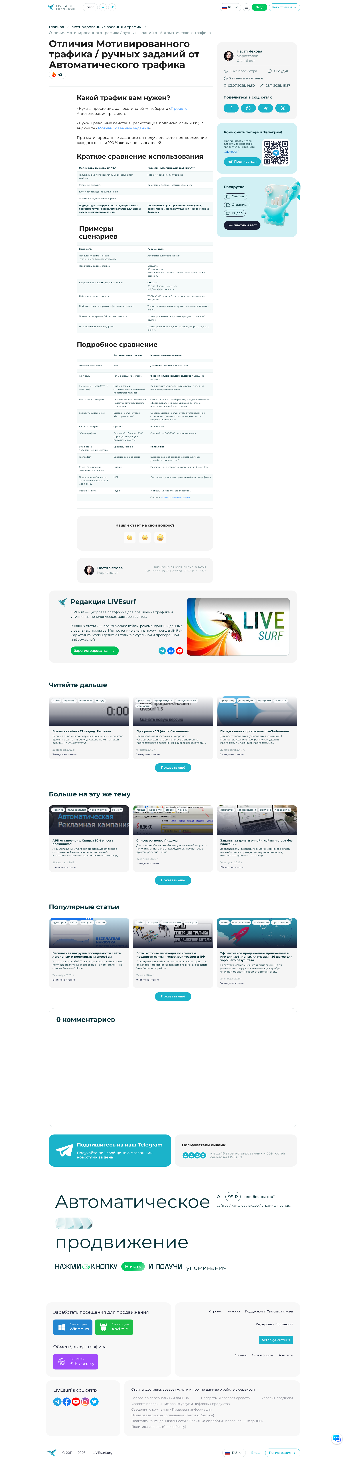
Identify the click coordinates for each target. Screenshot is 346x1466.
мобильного (261, 922)
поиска (182, 809)
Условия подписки (277, 1398)
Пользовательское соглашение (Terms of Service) (172, 1415)
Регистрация (282, 7)
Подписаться (245, 162)
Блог (90, 7)
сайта (73, 922)
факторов (191, 922)
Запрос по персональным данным (160, 1398)
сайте (56, 700)
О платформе (262, 1355)
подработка (282, 809)
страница (69, 700)
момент (117, 809)
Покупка (58, 809)
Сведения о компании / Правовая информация (171, 1409)
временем (85, 700)
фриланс (265, 809)
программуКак (163, 700)
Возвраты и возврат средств (225, 1398)
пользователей (76, 809)
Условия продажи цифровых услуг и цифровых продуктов (180, 1404)
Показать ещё (173, 768)
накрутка (86, 922)
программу (143, 700)
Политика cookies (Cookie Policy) (158, 1427)
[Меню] (246, 7)
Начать (133, 1266)
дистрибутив (246, 700)
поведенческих (171, 922)
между (100, 700)
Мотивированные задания (123, 128)
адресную (155, 809)
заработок (226, 809)
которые (152, 922)
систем (100, 922)
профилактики (99, 809)
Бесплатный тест (242, 225)
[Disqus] (173, 1073)
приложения (281, 922)
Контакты (285, 1355)
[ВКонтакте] (103, 7)
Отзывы (240, 1355)
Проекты (179, 108)
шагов (224, 922)
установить (143, 705)
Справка (215, 1311)
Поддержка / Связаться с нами (269, 1311)
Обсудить (282, 71)
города (141, 809)
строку (170, 809)
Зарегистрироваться (92, 651)
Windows (280, 700)
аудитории (59, 922)
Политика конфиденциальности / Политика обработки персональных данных (197, 1421)
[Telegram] (112, 7)
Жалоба (234, 1311)
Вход (259, 7)
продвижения (241, 922)
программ (264, 700)
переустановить (187, 700)
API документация (276, 1340)
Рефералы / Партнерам (274, 1324)
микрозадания (246, 809)
